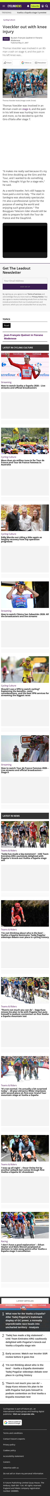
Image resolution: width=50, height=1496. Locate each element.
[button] (46, 6)
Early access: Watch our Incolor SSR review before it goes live (26, 1355)
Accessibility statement (13, 1456)
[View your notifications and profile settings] (28, 6)
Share (9, 63)
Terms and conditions (13, 1433)
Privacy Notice (37, 296)
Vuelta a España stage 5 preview (31, 12)
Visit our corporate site (23, 1414)
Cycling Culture (9, 20)
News (6, 39)
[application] (25, 238)
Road (6, 325)
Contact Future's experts (14, 1439)
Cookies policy (9, 1450)
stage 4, (26, 109)
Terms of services (35, 294)
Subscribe (35, 6)
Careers (6, 1462)
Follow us (28, 63)
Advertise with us (11, 1467)
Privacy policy (9, 1444)
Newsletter (42, 63)
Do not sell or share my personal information (23, 1473)
